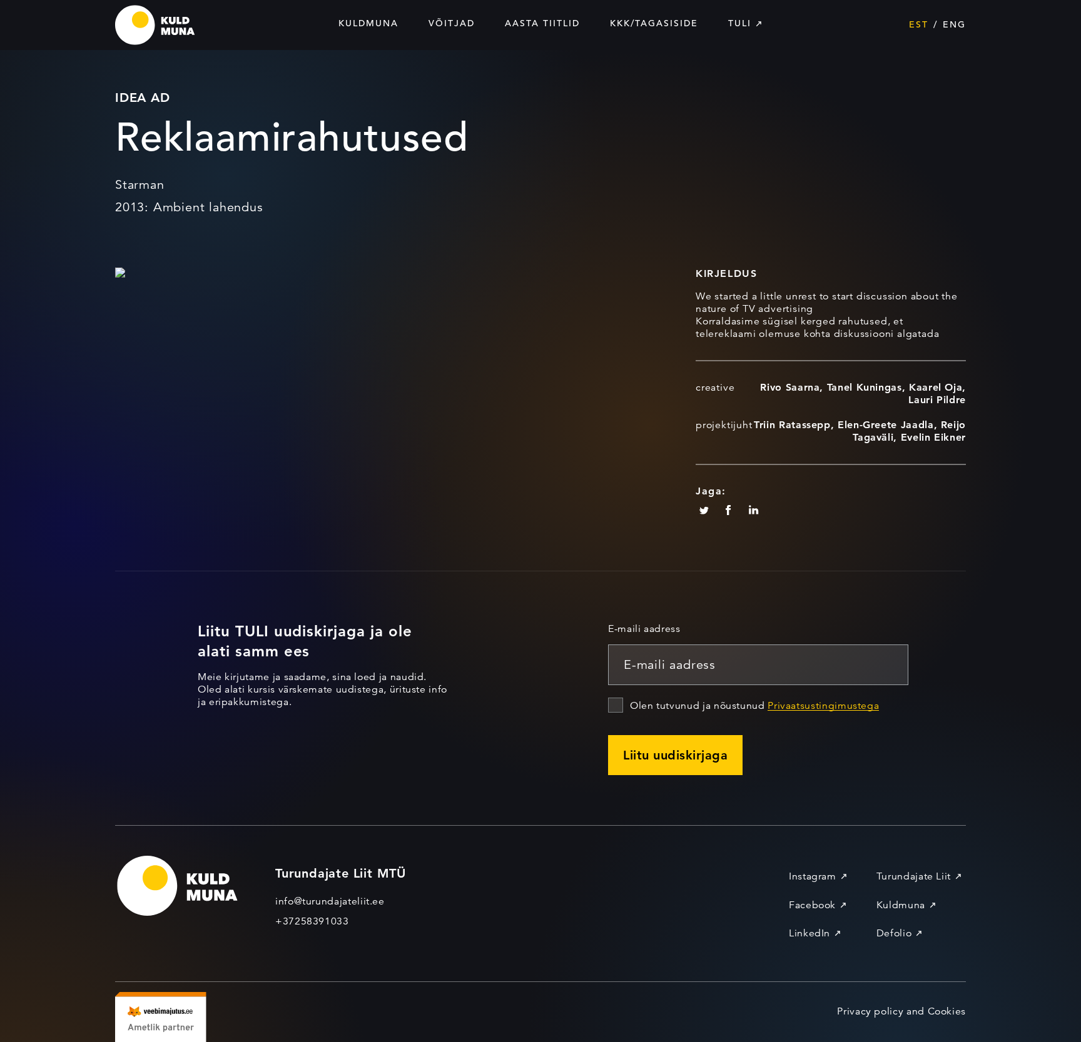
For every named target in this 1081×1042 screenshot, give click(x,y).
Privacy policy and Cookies (901, 1011)
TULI (739, 23)
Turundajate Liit (913, 876)
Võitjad (452, 23)
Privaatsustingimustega (823, 705)
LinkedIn (809, 933)
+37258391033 (312, 921)
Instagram (812, 876)
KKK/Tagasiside (654, 23)
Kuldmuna (368, 23)
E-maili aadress (644, 629)
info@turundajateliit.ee (330, 901)
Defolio (893, 933)
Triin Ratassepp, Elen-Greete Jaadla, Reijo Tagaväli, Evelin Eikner (860, 431)
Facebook (812, 905)
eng (954, 24)
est (918, 24)
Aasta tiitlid (542, 23)
